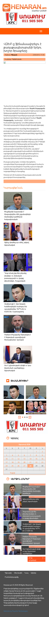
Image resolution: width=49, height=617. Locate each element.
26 (18, 466)
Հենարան (14, 55)
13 (24, 459)
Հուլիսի (12, 473)
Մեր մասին (18, 573)
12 (18, 459)
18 (12, 462)
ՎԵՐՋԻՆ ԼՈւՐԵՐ (20, 478)
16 (42, 459)
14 (30, 459)
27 (24, 466)
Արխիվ (33, 573)
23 (42, 462)
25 (12, 466)
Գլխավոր (8, 573)
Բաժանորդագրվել (11, 577)
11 (12, 459)
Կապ (26, 573)
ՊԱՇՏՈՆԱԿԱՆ (17, 59)
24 (6, 466)
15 (36, 459)
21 (30, 462)
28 (30, 466)
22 (36, 462)
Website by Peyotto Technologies (16, 611)
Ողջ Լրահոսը (32, 559)
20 (24, 462)
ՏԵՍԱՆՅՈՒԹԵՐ (19, 380)
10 (6, 459)
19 (18, 462)
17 (6, 462)
